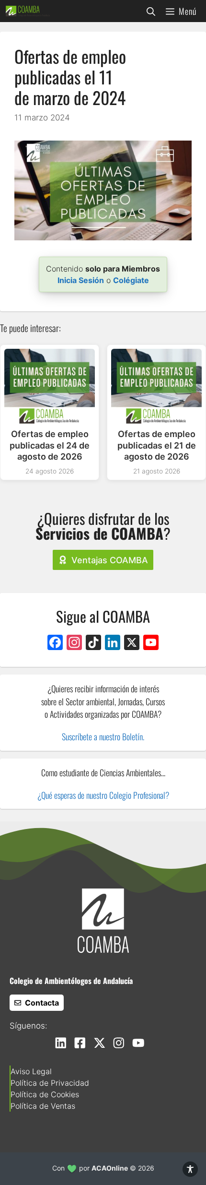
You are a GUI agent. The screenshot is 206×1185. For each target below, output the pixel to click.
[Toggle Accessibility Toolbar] (190, 1169)
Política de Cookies (45, 1094)
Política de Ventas (43, 1106)
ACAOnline (110, 1168)
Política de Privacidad (50, 1083)
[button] (150, 11)
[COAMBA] (28, 11)
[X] (131, 643)
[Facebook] (55, 643)
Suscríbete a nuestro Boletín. (103, 736)
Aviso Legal (31, 1071)
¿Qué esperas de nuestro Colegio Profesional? (103, 795)
